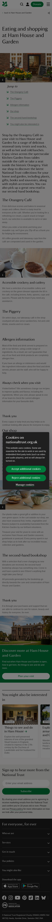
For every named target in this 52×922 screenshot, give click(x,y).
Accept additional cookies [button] (26, 469)
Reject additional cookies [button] (26, 477)
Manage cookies (25, 484)
